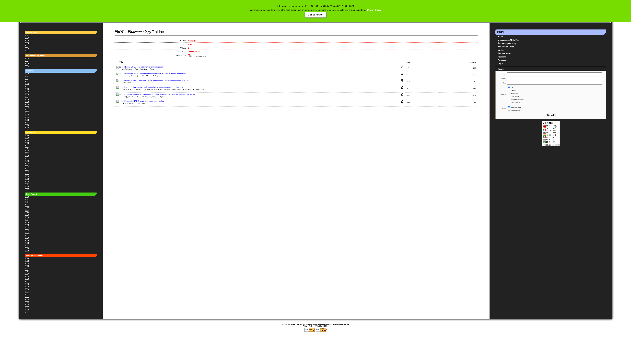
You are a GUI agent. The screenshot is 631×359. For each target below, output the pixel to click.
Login (500, 63)
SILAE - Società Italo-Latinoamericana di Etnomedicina (311, 324)
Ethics (500, 50)
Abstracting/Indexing (507, 43)
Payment (502, 56)
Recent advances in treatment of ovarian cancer (143, 67)
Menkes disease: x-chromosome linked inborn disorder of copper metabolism (155, 74)
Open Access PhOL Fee (508, 40)
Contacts (502, 60)
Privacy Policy (374, 10)
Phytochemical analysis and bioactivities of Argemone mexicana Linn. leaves (154, 87)
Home (500, 36)
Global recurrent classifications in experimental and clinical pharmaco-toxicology (156, 80)
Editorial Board (504, 53)
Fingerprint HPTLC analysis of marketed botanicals (144, 101)
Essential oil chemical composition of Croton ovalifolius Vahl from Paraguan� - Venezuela (159, 94)
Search (501, 69)
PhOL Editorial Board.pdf (200, 56)
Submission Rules (506, 46)
